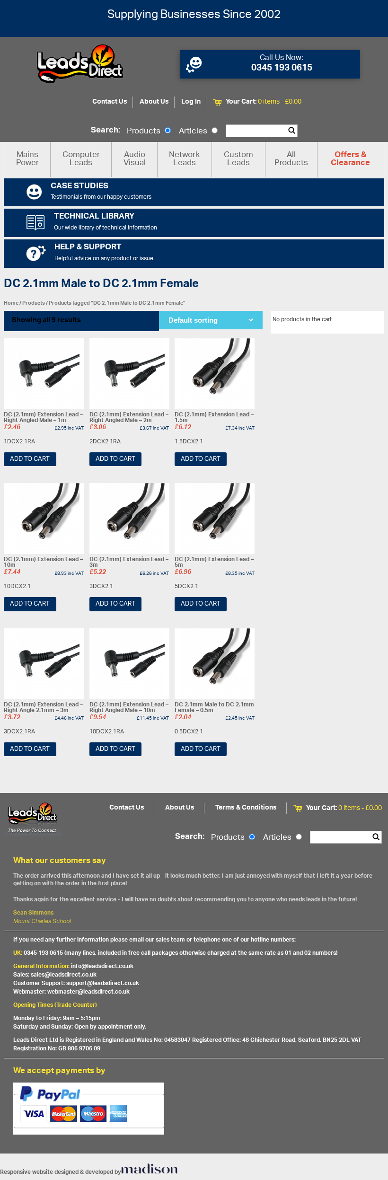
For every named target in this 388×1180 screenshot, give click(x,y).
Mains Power (27, 159)
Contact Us (109, 102)
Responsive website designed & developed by (60, 1172)
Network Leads (184, 159)
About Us (154, 102)
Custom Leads (238, 159)
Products (144, 131)
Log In (191, 102)
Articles (194, 131)
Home (11, 303)
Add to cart (30, 459)
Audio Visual (134, 159)
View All (366, 321)
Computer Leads (81, 159)
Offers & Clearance (350, 159)
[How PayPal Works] (194, 1109)
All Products (291, 159)
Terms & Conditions (246, 808)
